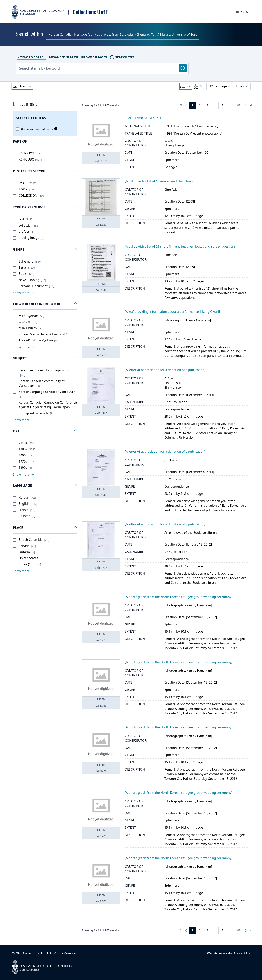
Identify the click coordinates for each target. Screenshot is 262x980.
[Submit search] (183, 68)
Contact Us (242, 953)
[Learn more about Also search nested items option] (55, 128)
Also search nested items (37, 129)
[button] (45, 141)
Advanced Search (63, 57)
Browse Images (94, 57)
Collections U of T (35, 953)
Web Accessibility (219, 953)
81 (238, 105)
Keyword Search (31, 57)
